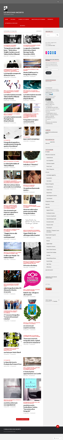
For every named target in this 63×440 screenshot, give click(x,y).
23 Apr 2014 (26, 166)
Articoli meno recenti (22, 419)
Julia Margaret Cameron (52, 195)
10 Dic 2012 (6, 259)
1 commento (32, 100)
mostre (34, 263)
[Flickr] (55, 52)
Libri (12, 71)
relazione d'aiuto (8, 182)
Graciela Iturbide (50, 221)
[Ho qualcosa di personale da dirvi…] (32, 177)
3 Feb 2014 (6, 216)
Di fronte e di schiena (30, 265)
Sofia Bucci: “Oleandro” (30, 164)
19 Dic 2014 (25, 141)
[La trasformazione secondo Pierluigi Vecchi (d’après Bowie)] (12, 107)
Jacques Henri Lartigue (51, 252)
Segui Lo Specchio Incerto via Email (52, 60)
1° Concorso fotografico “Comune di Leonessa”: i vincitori (12, 317)
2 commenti (12, 216)
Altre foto (48, 143)
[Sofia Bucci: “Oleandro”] (32, 155)
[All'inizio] (57, 426)
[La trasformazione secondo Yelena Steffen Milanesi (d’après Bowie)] (12, 84)
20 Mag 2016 (6, 77)
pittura (38, 231)
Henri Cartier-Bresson (51, 249)
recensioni (16, 71)
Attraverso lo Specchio (11, 23)
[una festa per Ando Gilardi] (12, 340)
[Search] (58, 2)
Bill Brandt (49, 237)
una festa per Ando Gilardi (12, 352)
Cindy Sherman (50, 186)
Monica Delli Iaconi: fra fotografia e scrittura (30, 73)
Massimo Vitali (50, 224)
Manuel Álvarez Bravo (51, 258)
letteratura (33, 402)
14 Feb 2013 (26, 215)
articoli (28, 90)
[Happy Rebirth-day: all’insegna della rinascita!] (32, 224)
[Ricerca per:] (52, 35)
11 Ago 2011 (26, 413)
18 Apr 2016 (26, 76)
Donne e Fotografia (24, 19)
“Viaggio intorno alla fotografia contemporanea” (10, 235)
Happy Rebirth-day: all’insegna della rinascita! (31, 234)
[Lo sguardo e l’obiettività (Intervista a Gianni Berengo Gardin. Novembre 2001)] (32, 39)
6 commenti (32, 192)
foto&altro (7, 45)
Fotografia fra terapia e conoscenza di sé (30, 121)
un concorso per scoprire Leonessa (29, 327)
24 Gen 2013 (6, 239)
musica (12, 91)
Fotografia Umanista (51, 246)
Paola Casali (49, 166)
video (5, 285)
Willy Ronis (49, 267)
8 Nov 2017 (6, 56)
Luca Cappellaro (50, 160)
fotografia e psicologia (29, 114)
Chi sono (13, 19)
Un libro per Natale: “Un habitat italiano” (11, 256)
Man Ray (48, 255)
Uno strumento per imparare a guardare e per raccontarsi (11, 212)
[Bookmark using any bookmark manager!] (52, 133)
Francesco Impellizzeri (51, 216)
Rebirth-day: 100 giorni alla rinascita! (30, 294)
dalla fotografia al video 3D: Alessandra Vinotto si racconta (12, 290)
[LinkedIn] (50, 52)
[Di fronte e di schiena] (32, 251)
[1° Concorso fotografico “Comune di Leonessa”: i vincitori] (12, 304)
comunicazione (8, 69)
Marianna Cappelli (50, 163)
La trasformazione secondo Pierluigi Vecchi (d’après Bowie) (12, 119)
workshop (16, 182)
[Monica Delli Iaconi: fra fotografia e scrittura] (32, 63)
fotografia (7, 46)
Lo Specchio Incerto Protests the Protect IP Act (12, 363)
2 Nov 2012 (25, 267)
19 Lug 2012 (6, 354)
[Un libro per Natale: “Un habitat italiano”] (12, 246)
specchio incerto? (49, 269)
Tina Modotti (49, 198)
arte (5, 90)
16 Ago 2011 (6, 406)
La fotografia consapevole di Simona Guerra (12, 74)
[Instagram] (46, 52)
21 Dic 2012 (25, 237)
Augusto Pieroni (50, 210)
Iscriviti (48, 72)
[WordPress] (53, 52)
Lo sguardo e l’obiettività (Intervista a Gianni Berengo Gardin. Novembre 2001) (31, 51)
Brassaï (48, 240)
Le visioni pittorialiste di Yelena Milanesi (11, 164)
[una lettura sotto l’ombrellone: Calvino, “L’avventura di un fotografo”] (32, 389)
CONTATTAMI (51, 45)
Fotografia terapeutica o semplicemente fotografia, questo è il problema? (12, 144)
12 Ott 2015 (6, 148)
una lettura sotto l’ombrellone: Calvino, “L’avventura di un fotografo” (30, 408)
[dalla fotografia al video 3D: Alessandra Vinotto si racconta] (12, 276)
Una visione (49, 180)
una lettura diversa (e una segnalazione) (10, 404)
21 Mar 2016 (6, 100)
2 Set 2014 (6, 167)
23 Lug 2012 (26, 329)
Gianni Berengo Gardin (51, 218)
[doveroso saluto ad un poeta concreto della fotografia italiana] (32, 199)
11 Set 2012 (26, 296)
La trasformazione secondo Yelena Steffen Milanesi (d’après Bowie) (12, 96)
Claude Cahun (49, 189)
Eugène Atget (49, 243)
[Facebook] (48, 52)
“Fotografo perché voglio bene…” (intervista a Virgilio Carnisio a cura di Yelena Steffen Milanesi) (12, 51)
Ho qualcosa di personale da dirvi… (31, 189)
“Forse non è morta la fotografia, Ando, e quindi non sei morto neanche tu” (31, 340)
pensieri (25, 70)
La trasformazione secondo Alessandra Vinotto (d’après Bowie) (32, 96)
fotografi (13, 45)
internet (12, 253)
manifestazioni (27, 231)
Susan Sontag (49, 261)
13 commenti (13, 148)
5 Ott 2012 (6, 293)
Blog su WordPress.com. (9, 431)
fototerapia (26, 116)
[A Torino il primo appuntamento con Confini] (32, 361)
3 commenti (13, 406)
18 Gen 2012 (6, 366)
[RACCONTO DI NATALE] (32, 131)
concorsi (14, 310)
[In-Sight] (22, 25)
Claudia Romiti (50, 157)
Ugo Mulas (49, 264)
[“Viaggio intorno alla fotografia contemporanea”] (12, 223)
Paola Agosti (49, 227)
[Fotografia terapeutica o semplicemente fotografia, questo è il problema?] (12, 133)
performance (7, 92)
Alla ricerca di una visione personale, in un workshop (12, 186)
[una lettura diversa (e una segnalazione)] (12, 388)
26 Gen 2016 (6, 122)
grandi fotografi (34, 262)
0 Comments (12, 56)
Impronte (47, 204)
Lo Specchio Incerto (14, 12)
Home (6, 19)
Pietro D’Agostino (50, 169)
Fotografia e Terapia (50, 201)
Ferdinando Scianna (51, 213)
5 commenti (13, 320)
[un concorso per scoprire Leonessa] (32, 310)
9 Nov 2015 (25, 123)
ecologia (37, 289)
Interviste (50, 19)
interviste (13, 46)
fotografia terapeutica (10, 71)
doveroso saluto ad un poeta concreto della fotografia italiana (30, 211)
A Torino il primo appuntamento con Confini (32, 372)
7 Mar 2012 (25, 344)
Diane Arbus (49, 192)
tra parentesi (49, 178)
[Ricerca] (57, 35)
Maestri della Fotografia (38, 19)
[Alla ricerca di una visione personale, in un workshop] (12, 174)
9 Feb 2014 (25, 192)
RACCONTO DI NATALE (31, 139)
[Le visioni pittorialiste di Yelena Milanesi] (12, 155)
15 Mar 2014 (6, 188)
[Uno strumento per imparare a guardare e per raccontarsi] (12, 199)
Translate (55, 301)
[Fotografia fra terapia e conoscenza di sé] (32, 107)
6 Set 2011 (25, 375)
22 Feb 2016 (26, 100)
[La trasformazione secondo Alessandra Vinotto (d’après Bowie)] (32, 84)
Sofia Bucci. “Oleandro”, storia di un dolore (53, 231)
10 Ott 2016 (26, 56)
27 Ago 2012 (6, 320)
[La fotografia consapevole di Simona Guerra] (12, 63)
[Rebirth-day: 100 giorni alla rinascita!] (32, 279)
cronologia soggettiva (51, 175)
